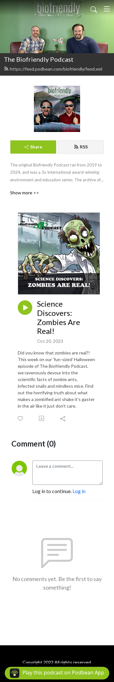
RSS (84, 146)
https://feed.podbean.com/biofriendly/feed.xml (56, 69)
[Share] (63, 418)
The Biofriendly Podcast (38, 59)
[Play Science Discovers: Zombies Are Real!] (25, 307)
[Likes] (20, 418)
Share (36, 146)
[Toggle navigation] (106, 9)
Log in (79, 491)
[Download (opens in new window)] (42, 418)
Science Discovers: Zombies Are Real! (58, 317)
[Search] (93, 9)
